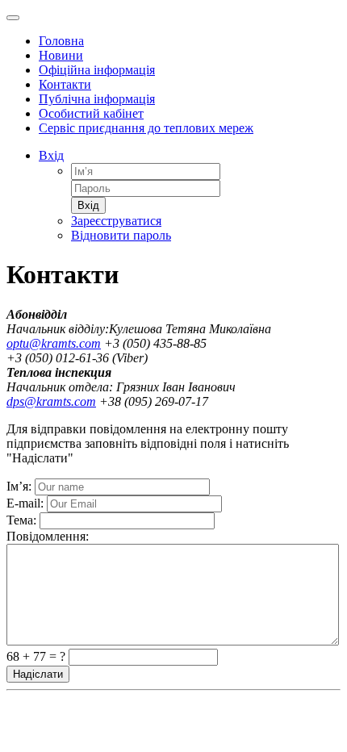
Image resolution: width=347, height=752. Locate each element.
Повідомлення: (47, 536)
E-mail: (25, 503)
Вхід (51, 155)
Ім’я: (18, 486)
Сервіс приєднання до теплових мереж (146, 128)
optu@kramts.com (53, 343)
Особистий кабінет (91, 113)
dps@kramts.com (51, 401)
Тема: (21, 520)
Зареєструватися (116, 221)
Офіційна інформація (97, 70)
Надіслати (38, 674)
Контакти (65, 84)
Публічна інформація (97, 99)
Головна (61, 41)
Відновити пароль (121, 235)
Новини (61, 55)
